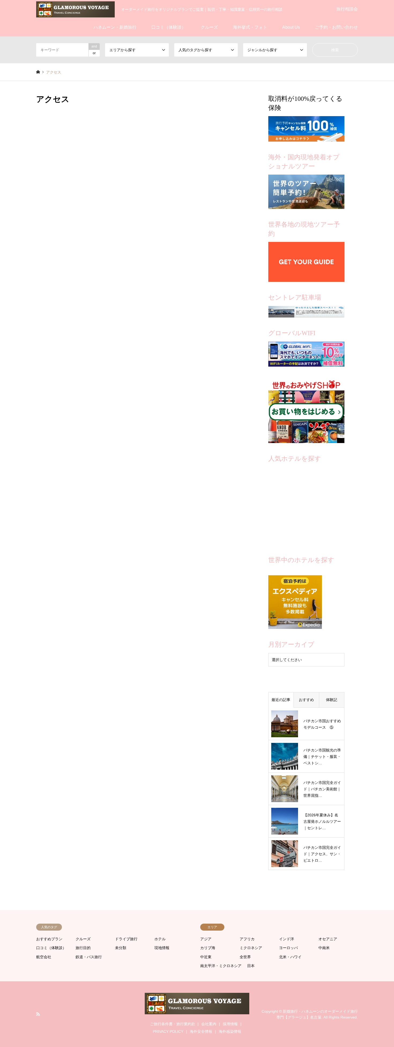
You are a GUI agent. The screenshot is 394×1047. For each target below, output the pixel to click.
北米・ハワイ (290, 957)
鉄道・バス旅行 (89, 957)
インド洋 (286, 939)
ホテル (160, 939)
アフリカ (247, 939)
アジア (205, 939)
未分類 (120, 948)
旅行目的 (83, 948)
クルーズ (209, 27)
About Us (291, 27)
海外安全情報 (201, 1031)
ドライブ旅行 (126, 939)
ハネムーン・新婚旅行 (115, 27)
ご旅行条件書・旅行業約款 (172, 1024)
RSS (38, 1014)
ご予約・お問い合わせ (336, 27)
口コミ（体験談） (168, 27)
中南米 (324, 948)
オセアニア (327, 939)
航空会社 (43, 957)
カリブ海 (207, 948)
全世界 (245, 957)
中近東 (205, 957)
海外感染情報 (230, 1031)
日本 (251, 966)
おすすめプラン (49, 939)
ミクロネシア (251, 948)
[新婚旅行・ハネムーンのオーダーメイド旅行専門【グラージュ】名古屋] (75, 9)
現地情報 (161, 948)
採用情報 (230, 1024)
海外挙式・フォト (250, 27)
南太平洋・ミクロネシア (220, 966)
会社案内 (208, 1024)
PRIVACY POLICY (168, 1031)
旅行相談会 (347, 9)
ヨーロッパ (288, 948)
